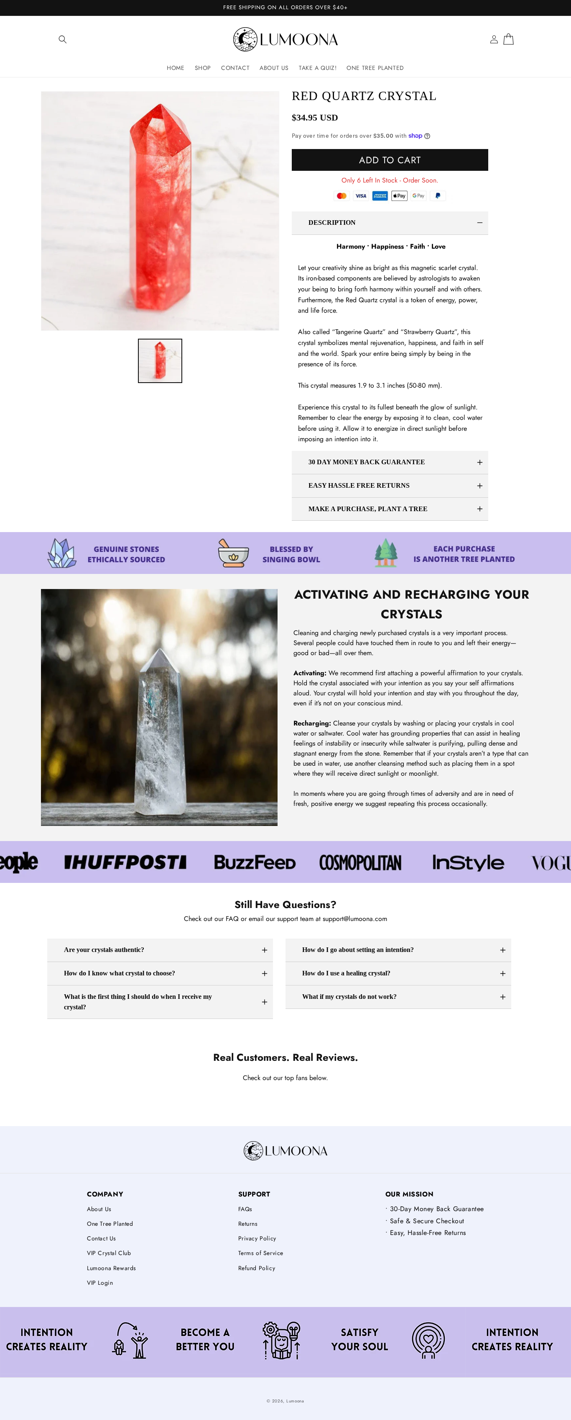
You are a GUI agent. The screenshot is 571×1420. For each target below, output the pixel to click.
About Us (99, 1209)
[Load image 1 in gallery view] (160, 361)
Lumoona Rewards (111, 1268)
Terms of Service (261, 1253)
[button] (63, 39)
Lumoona (295, 1401)
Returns (248, 1223)
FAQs (245, 1209)
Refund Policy (256, 1268)
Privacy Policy (257, 1238)
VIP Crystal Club (109, 1253)
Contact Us (101, 1238)
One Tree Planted (110, 1223)
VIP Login (100, 1283)
